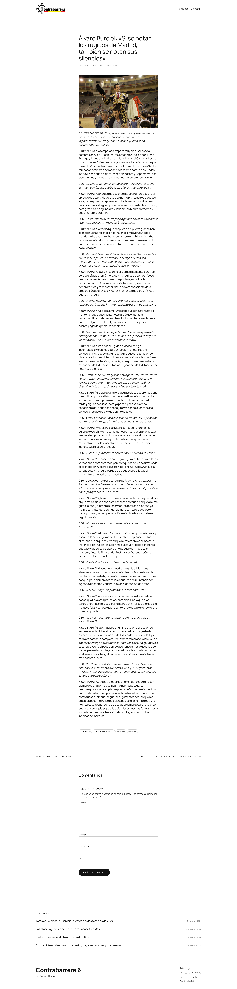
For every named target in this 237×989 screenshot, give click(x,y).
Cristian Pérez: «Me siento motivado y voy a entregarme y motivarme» (78, 945)
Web (80, 858)
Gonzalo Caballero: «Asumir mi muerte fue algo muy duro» (169, 756)
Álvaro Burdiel (85, 731)
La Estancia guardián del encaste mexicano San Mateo (69, 929)
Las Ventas (132, 731)
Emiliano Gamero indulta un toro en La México (63, 937)
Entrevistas (113, 65)
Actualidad (104, 65)
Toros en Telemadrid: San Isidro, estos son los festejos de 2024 (74, 920)
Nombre (82, 835)
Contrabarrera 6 (58, 970)
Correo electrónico (86, 846)
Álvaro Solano (92, 65)
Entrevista (121, 731)
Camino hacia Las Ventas (103, 731)
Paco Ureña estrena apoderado (55, 756)
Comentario (84, 802)
